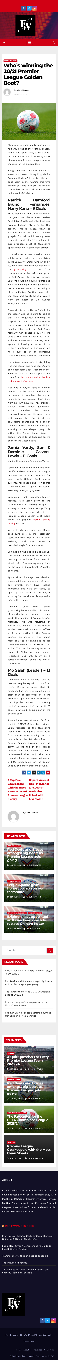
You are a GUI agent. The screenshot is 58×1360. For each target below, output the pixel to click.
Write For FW (48, 1356)
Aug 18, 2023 (16, 1158)
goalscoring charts (25, 269)
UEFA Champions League (17, 1113)
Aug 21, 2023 (16, 1099)
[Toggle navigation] (30, 42)
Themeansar (28, 1341)
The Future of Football (15, 1262)
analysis (11, 1142)
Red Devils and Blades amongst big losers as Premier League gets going (25, 854)
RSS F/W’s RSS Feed (19, 1226)
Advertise (38, 1350)
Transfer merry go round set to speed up (25, 1256)
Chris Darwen (23, 90)
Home (18, 1350)
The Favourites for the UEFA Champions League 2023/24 (27, 1119)
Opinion (11, 1053)
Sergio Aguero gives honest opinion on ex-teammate (25, 888)
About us (28, 1350)
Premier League (10, 60)
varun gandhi (33, 897)
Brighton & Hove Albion (17, 913)
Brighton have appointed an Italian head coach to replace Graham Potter (27, 920)
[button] (54, 42)
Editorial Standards (18, 1356)
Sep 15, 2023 (16, 1069)
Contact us (49, 1350)
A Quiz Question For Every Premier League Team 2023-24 (28, 1060)
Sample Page (34, 1356)
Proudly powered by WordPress (19, 1335)
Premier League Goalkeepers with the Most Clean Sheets (28, 1149)
